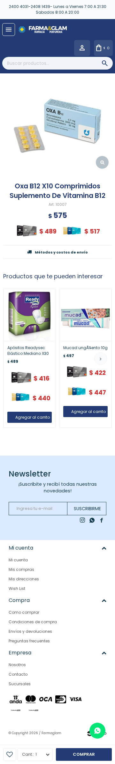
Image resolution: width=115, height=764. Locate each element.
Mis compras (21, 569)
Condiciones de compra (33, 622)
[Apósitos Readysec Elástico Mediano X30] (30, 315)
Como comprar (24, 612)
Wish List (17, 588)
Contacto (18, 674)
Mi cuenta (18, 560)
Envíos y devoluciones (30, 631)
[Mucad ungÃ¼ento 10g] (85, 315)
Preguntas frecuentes (29, 641)
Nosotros (17, 664)
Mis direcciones (24, 579)
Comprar (84, 754)
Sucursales (20, 683)
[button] (101, 359)
